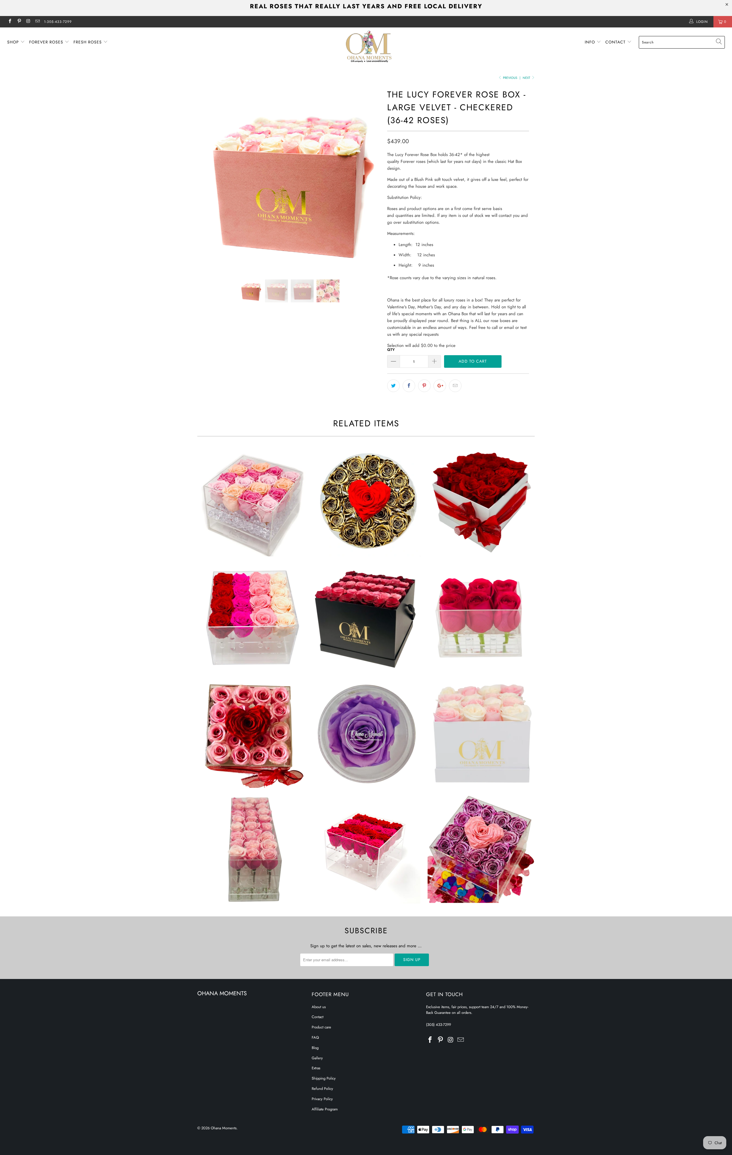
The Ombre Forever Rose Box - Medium (251, 617)
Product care (321, 1027)
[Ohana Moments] (369, 46)
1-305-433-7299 (58, 21)
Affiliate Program (325, 1109)
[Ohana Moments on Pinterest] (18, 21)
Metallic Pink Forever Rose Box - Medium (480, 849)
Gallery (317, 1058)
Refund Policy (322, 1088)
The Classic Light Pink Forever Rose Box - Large (251, 849)
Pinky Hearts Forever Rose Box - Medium (251, 733)
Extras (316, 1068)
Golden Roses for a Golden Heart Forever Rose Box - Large (366, 502)
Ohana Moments (223, 1128)
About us (319, 1007)
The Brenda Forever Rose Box (366, 733)
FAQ (315, 1037)
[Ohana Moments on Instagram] (28, 21)
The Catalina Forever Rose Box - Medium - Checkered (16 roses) (480, 733)
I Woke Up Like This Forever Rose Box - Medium (366, 849)
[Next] (371, 179)
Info (590, 42)
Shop (13, 42)
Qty (391, 349)
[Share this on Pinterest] (424, 385)
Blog (315, 1047)
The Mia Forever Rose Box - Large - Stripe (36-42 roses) (366, 617)
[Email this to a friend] (455, 385)
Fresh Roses (88, 42)
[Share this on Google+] (439, 385)
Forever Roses (47, 42)
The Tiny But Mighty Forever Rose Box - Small (480, 617)
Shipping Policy (324, 1078)
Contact (616, 42)
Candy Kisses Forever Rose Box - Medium (251, 502)
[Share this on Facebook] (409, 385)
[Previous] (207, 179)
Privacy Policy (322, 1099)
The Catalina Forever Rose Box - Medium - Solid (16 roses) (480, 502)
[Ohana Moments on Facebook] (9, 21)
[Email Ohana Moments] (37, 21)
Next (527, 77)
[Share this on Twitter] (393, 385)
